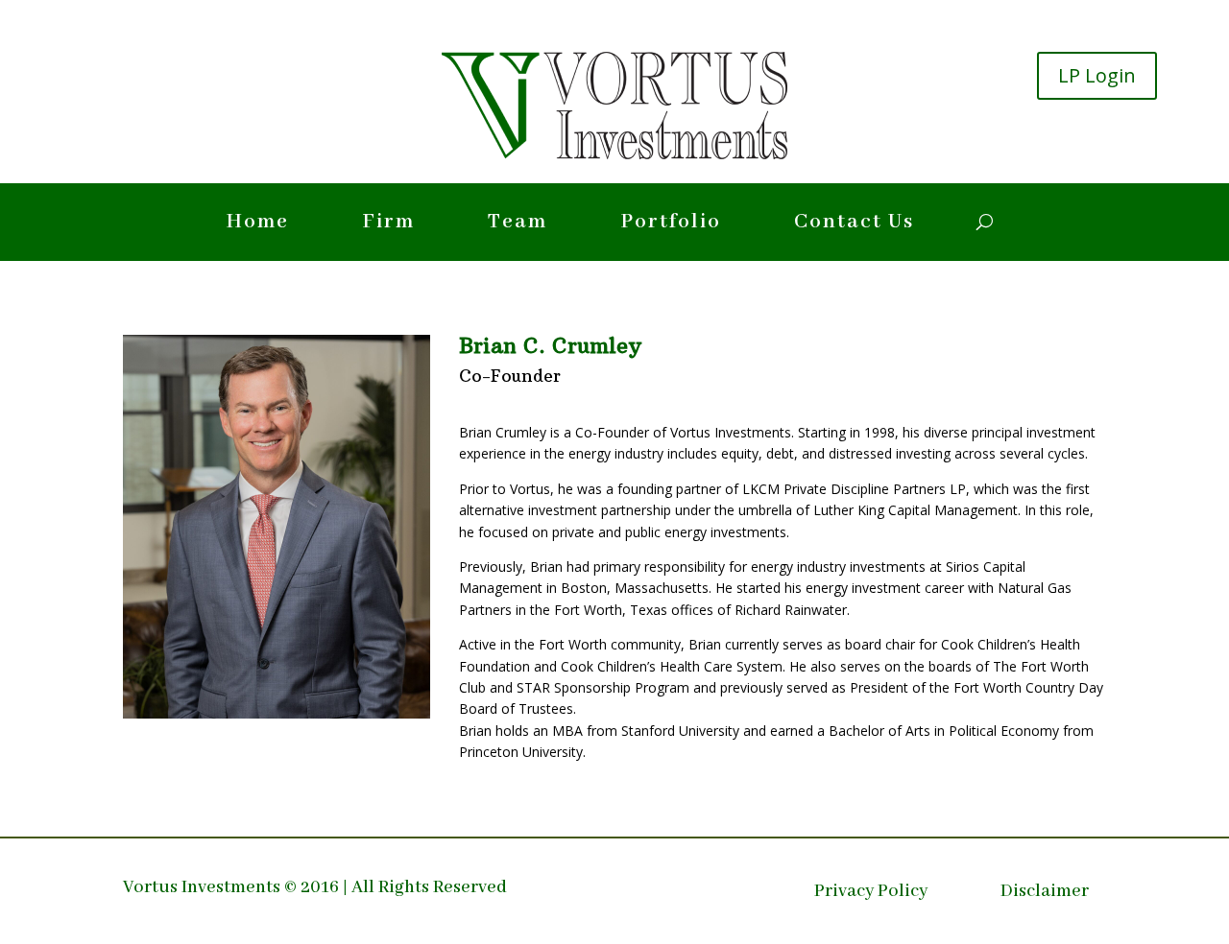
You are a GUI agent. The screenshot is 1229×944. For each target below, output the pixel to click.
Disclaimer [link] (1044, 894)
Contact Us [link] (854, 225)
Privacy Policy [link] (871, 894)
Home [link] (257, 225)
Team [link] (517, 225)
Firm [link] (388, 225)
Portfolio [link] (670, 225)
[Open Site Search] (984, 222)
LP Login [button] (1097, 75)
